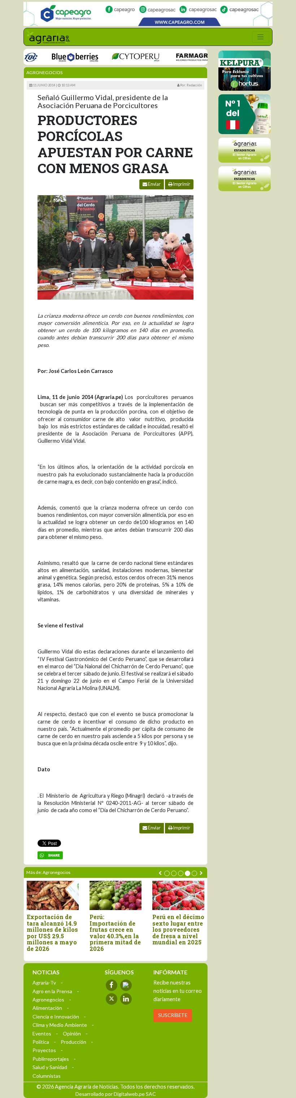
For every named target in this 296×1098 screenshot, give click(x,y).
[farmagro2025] (193, 56)
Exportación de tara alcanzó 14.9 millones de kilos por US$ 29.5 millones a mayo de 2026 (52, 933)
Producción (73, 1042)
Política (40, 1042)
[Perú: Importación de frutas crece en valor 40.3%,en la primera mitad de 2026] (116, 895)
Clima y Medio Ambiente (59, 1025)
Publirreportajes (50, 1059)
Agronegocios (44, 72)
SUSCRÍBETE (172, 1015)
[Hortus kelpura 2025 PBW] (244, 71)
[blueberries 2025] (63, 56)
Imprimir (181, 184)
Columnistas (46, 1076)
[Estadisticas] (244, 150)
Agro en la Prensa (52, 991)
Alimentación (47, 1008)
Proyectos (44, 1050)
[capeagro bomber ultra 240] (148, 14)
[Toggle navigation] (260, 37)
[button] (167, 873)
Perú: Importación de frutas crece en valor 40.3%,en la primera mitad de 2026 (115, 933)
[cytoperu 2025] (123, 56)
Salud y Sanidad (49, 1067)
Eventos (41, 1033)
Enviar (154, 184)
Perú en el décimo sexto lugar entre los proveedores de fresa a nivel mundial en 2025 (178, 929)
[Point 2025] (244, 114)
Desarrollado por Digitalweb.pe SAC (115, 1094)
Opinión (72, 1033)
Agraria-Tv (44, 982)
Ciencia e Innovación (55, 1016)
